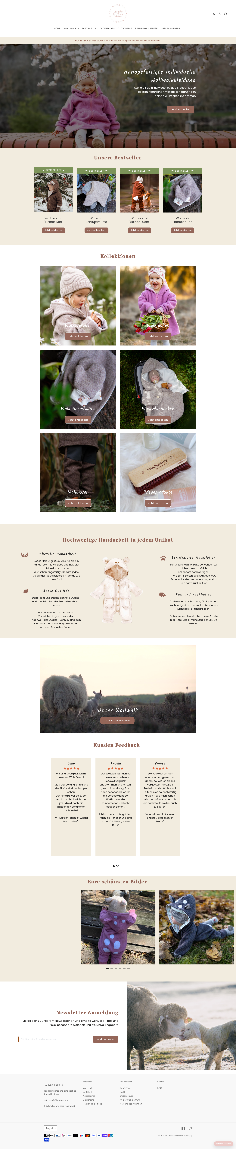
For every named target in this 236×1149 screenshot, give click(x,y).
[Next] (230, 928)
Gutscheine (88, 1099)
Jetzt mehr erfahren (117, 720)
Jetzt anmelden (105, 1039)
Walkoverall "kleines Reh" (53, 220)
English (49, 1128)
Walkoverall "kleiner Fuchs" (140, 220)
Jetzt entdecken (180, 109)
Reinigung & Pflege (92, 1103)
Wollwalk (87, 1088)
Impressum (125, 1088)
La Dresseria (170, 1135)
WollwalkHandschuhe (182, 220)
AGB (122, 1091)
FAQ (159, 1088)
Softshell (87, 1091)
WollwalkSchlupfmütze (96, 220)
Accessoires (89, 1095)
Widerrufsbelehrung (130, 1099)
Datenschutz (126, 1095)
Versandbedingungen (131, 1103)
